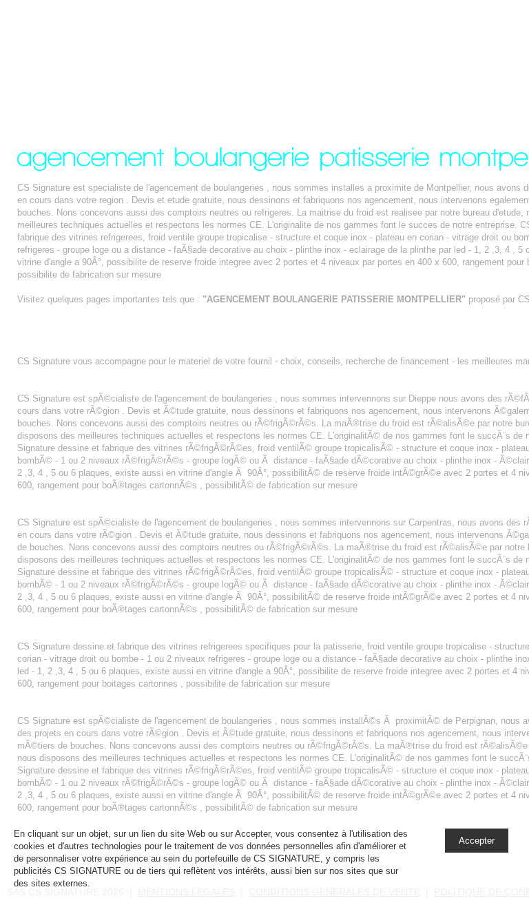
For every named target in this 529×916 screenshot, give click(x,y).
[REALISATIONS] (466, 50)
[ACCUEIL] (377, 50)
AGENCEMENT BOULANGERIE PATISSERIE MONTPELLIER (120, 57)
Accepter (477, 840)
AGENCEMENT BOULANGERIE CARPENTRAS (114, 510)
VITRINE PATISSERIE (63, 634)
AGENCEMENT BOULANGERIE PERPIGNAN (110, 708)
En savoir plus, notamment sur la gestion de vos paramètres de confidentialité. (250, 883)
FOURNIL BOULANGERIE (70, 349)
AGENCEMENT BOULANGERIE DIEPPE (101, 386)
